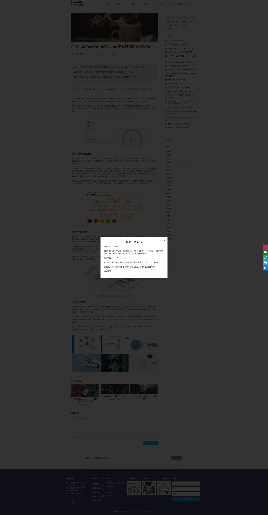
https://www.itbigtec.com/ (122, 258)
